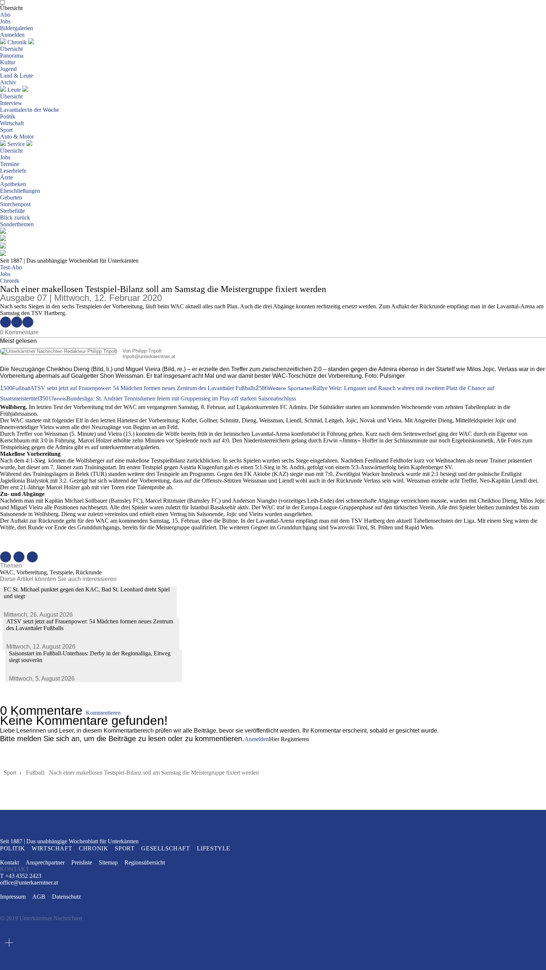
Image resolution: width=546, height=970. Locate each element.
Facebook (5, 322)
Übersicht (11, 8)
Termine (9, 164)
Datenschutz (66, 896)
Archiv (8, 82)
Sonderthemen (17, 224)
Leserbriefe (13, 171)
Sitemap (108, 862)
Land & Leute (16, 75)
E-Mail (27, 322)
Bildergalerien (16, 28)
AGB (38, 896)
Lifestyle (213, 848)
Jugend (8, 69)
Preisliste (81, 862)
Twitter (16, 322)
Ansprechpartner (45, 862)
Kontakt (9, 862)
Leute (14, 90)
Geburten (11, 197)
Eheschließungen (20, 191)
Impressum (13, 896)
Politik (7, 116)
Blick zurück (15, 217)
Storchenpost (15, 204)
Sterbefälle (12, 211)
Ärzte (6, 177)
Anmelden (12, 35)
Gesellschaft (165, 848)
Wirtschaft (12, 123)
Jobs (5, 21)
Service (16, 144)
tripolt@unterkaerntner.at (87, 356)
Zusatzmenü (9, 942)
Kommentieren (103, 713)
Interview (11, 103)
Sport (6, 130)
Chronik (17, 42)
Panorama (11, 55)
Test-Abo (11, 267)
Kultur (7, 62)
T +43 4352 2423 (20, 876)
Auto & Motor (17, 136)
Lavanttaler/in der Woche (29, 110)
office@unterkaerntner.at (29, 882)
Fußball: (35, 772)
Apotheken (13, 184)
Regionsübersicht (144, 862)
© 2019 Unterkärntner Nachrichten (41, 918)
